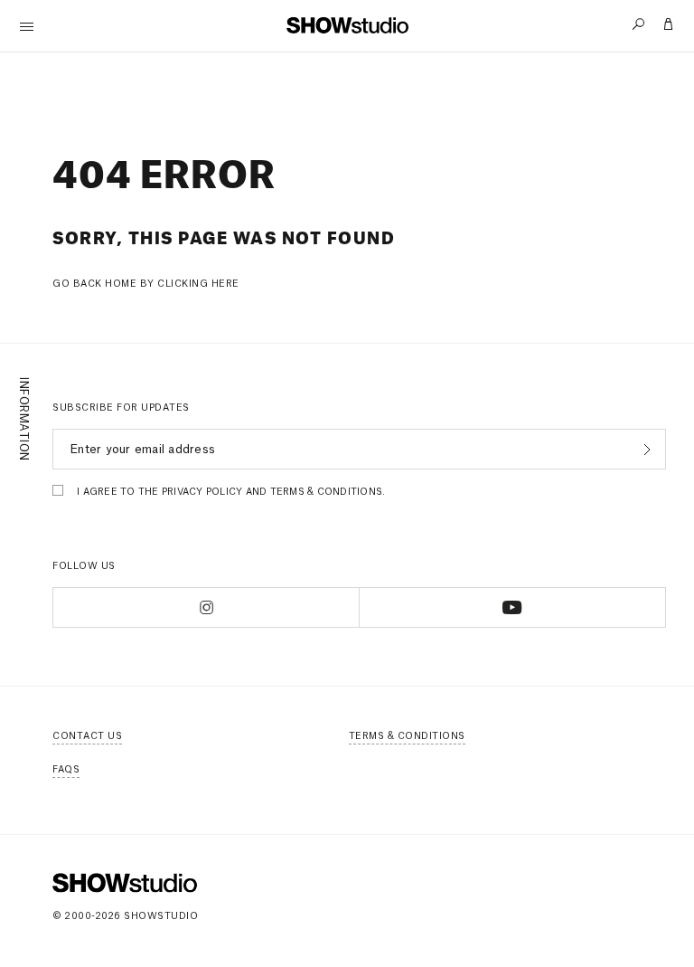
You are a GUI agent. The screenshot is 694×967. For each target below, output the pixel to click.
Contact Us (87, 736)
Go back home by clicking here (145, 284)
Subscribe (644, 449)
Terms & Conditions (407, 736)
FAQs (66, 769)
